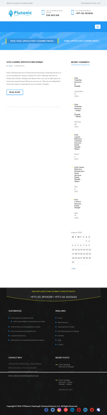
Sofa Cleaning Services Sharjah (68, 331)
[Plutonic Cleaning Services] (59, 409)
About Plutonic (63, 322)
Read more (14, 92)
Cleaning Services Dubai (66, 327)
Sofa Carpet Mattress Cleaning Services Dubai (29, 321)
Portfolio (61, 336)
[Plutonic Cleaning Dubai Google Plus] (66, 409)
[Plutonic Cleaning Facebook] (46, 409)
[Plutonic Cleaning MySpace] (98, 409)
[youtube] (92, 409)
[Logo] (20, 13)
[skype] (85, 409)
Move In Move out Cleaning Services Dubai (25, 327)
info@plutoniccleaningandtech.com (22, 371)
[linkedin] (72, 409)
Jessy (11, 66)
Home (66, 41)
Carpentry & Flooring (18, 336)
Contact (60, 344)
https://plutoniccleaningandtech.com (23, 376)
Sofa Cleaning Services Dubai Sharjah (25, 62)
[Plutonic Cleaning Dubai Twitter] (53, 409)
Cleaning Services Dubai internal (22, 318)
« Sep (73, 268)
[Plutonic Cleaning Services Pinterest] (79, 409)
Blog (59, 340)
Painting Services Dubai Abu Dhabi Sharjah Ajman (27, 340)
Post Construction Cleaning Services (23, 331)
